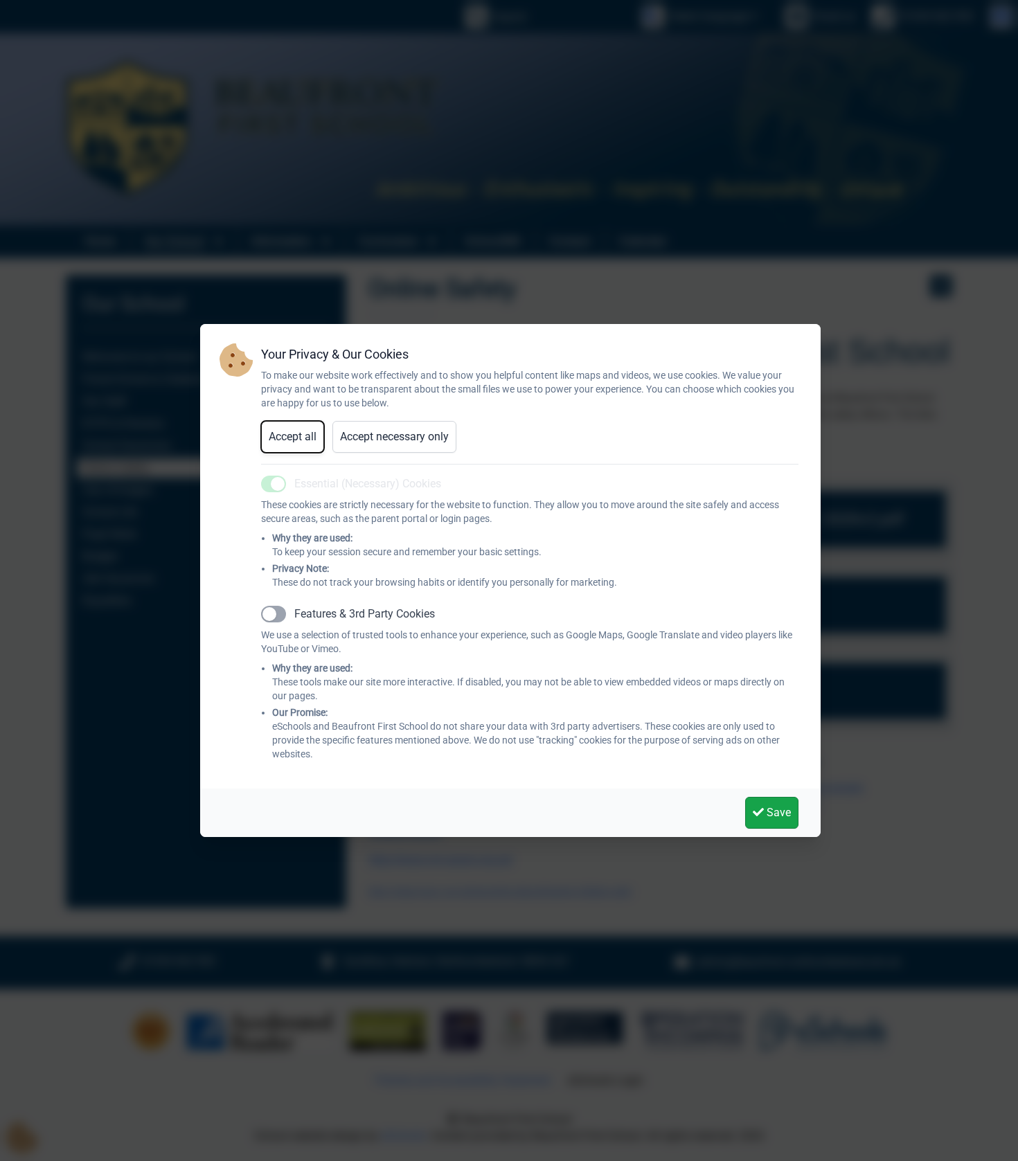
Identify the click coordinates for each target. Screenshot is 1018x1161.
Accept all (292, 436)
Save (777, 812)
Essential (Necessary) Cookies (367, 483)
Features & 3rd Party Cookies (364, 613)
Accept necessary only (394, 436)
